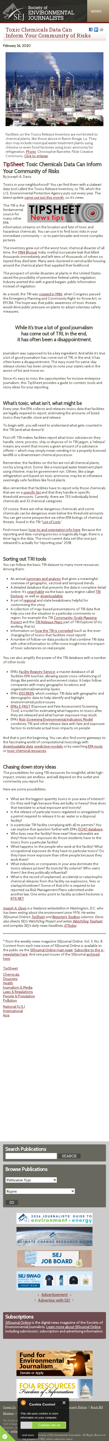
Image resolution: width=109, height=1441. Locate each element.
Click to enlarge (36, 156)
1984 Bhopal (27, 252)
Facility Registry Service (37, 671)
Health (8, 983)
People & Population (19, 996)
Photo (31, 151)
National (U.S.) (14, 1006)
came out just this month (44, 197)
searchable (35, 591)
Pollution (10, 1000)
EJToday (70, 925)
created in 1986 (50, 294)
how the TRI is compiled (54, 630)
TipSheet (38, 917)
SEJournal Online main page (51, 950)
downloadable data (18, 746)
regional (30, 600)
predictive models (48, 746)
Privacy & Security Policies (71, 1407)
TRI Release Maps (49, 622)
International (13, 1011)
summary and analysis (43, 578)
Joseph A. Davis (14, 908)
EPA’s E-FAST (20, 706)
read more (28, 1435)
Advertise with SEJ (54, 1300)
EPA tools (95, 746)
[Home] (39, 19)
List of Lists (52, 522)
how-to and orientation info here (54, 529)
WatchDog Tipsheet (87, 921)
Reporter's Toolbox (66, 917)
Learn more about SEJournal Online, (73, 1327)
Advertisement (54, 1294)
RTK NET (17, 898)
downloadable (51, 596)
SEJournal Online (18, 1322)
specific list (32, 492)
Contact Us (9, 1407)
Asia (6, 1015)
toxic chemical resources (26, 750)
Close (64, 1402)
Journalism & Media (17, 987)
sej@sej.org (17, 1431)
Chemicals (11, 974)
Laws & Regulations (18, 991)
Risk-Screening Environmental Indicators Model (56, 719)
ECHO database (90, 829)
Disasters (10, 978)
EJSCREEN (26, 693)
